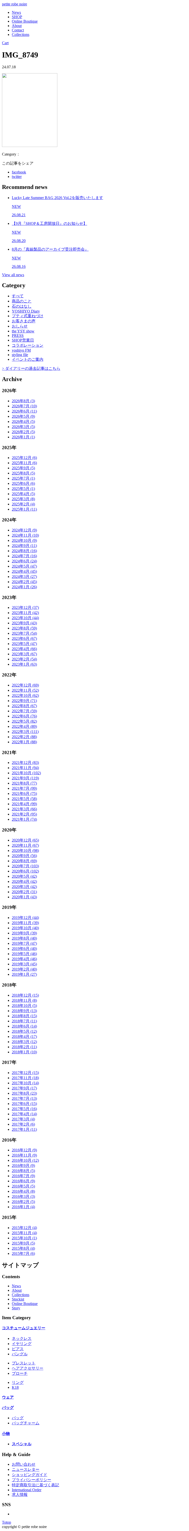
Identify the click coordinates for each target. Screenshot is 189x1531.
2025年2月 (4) (23, 504)
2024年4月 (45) (24, 571)
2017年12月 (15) (25, 1073)
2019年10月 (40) (25, 928)
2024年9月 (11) (24, 546)
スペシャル (22, 1444)
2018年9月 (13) (24, 1011)
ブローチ (20, 1373)
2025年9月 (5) (23, 468)
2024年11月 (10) (25, 535)
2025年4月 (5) (23, 494)
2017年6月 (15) (24, 1104)
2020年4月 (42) (24, 881)
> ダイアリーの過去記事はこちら (31, 368)
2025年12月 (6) (24, 458)
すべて (18, 296)
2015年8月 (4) (23, 1248)
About (17, 26)
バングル (20, 1354)
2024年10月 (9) (24, 540)
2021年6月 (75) (24, 793)
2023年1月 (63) (24, 664)
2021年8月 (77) (24, 783)
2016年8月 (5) (23, 1171)
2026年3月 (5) (23, 427)
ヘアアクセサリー (27, 1368)
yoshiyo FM (21, 350)
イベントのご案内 (27, 359)
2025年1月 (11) (24, 509)
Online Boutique (25, 21)
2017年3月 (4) (23, 1119)
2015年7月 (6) (23, 1253)
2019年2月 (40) (24, 969)
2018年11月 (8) (24, 1000)
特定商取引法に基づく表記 (35, 1485)
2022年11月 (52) (25, 690)
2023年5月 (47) (24, 644)
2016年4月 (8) (23, 1191)
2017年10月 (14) (25, 1083)
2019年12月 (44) (25, 918)
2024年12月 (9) (24, 530)
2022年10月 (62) (25, 695)
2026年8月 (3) (23, 401)
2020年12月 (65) (25, 840)
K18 (15, 1387)
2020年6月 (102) (25, 871)
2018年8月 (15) (24, 1016)
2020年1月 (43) (24, 897)
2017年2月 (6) (23, 1124)
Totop (6, 1522)
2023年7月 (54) (24, 633)
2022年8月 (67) (24, 706)
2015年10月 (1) (24, 1238)
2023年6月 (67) (24, 638)
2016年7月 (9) (23, 1176)
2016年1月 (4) (23, 1207)
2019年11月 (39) (25, 923)
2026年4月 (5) (23, 421)
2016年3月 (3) (23, 1196)
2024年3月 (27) (24, 576)
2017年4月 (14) (24, 1114)
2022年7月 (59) (24, 711)
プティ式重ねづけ (27, 316)
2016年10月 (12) (25, 1160)
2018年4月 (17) (24, 1036)
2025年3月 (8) (23, 499)
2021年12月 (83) (25, 762)
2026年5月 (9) (23, 416)
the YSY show (23, 331)
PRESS (18, 335)
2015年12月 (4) (24, 1228)
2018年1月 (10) (24, 1052)
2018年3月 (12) (24, 1042)
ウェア (8, 1397)
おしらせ (20, 326)
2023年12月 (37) (25, 607)
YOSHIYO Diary (26, 311)
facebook (19, 172)
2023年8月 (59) (24, 628)
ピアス (18, 1349)
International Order (26, 1490)
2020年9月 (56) (24, 856)
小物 (6, 1433)
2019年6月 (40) (24, 948)
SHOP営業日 (23, 340)
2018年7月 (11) (24, 1021)
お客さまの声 (23, 321)
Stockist (18, 1299)
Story (16, 1308)
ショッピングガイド (29, 1475)
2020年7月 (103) (25, 866)
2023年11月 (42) (25, 613)
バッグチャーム (25, 1423)
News (16, 12)
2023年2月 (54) (24, 659)
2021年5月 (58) (24, 799)
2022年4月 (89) (24, 726)
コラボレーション (27, 345)
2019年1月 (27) (24, 974)
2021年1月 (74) (24, 819)
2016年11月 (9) (24, 1155)
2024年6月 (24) (24, 561)
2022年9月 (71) (24, 701)
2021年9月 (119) (25, 778)
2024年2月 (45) (24, 582)
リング (18, 1382)
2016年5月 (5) (23, 1186)
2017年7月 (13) (24, 1098)
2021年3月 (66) (24, 809)
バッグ (8, 1407)
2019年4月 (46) (24, 959)
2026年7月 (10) (24, 406)
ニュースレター (25, 1469)
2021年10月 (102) (26, 773)
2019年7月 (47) (24, 943)
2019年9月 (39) (24, 933)
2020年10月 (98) (25, 850)
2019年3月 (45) (24, 964)
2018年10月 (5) (24, 1005)
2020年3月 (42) (24, 887)
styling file (20, 355)
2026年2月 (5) (23, 432)
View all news (13, 275)
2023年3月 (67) (24, 654)
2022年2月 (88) (24, 737)
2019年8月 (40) (24, 938)
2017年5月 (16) (24, 1109)
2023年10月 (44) (25, 618)
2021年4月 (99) (24, 804)
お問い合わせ (23, 1464)
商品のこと (22, 301)
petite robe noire (14, 4)
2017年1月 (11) (24, 1129)
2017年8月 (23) (24, 1093)
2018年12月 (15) (25, 995)
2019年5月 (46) (24, 954)
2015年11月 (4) (24, 1233)
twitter (17, 176)
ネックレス (22, 1338)
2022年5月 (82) (24, 721)
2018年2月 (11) (24, 1047)
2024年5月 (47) (24, 566)
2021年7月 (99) (24, 788)
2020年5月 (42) (24, 876)
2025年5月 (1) (23, 488)
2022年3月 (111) (25, 732)
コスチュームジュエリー (23, 1328)
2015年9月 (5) (23, 1243)
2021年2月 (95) (24, 814)
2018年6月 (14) (24, 1026)
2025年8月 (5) (23, 473)
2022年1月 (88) (24, 742)
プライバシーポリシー (31, 1480)
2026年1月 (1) (23, 437)
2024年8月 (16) (24, 551)
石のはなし (22, 306)
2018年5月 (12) (24, 1031)
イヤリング (22, 1344)
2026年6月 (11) (24, 411)
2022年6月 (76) (24, 716)
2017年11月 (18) (25, 1078)
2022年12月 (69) (25, 685)
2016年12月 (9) (24, 1150)
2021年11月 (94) (25, 768)
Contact (18, 30)
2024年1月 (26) (24, 587)
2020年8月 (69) (24, 861)
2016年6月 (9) (23, 1181)
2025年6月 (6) (23, 483)
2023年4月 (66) (24, 649)
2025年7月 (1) (23, 478)
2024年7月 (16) (24, 556)
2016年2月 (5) (23, 1202)
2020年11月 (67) (25, 845)
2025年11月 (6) (24, 463)
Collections (20, 34)
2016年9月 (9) (23, 1165)
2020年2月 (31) (24, 892)
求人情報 (20, 1494)
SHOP (17, 17)
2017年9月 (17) (24, 1088)
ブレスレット (23, 1363)
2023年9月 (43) (24, 623)
